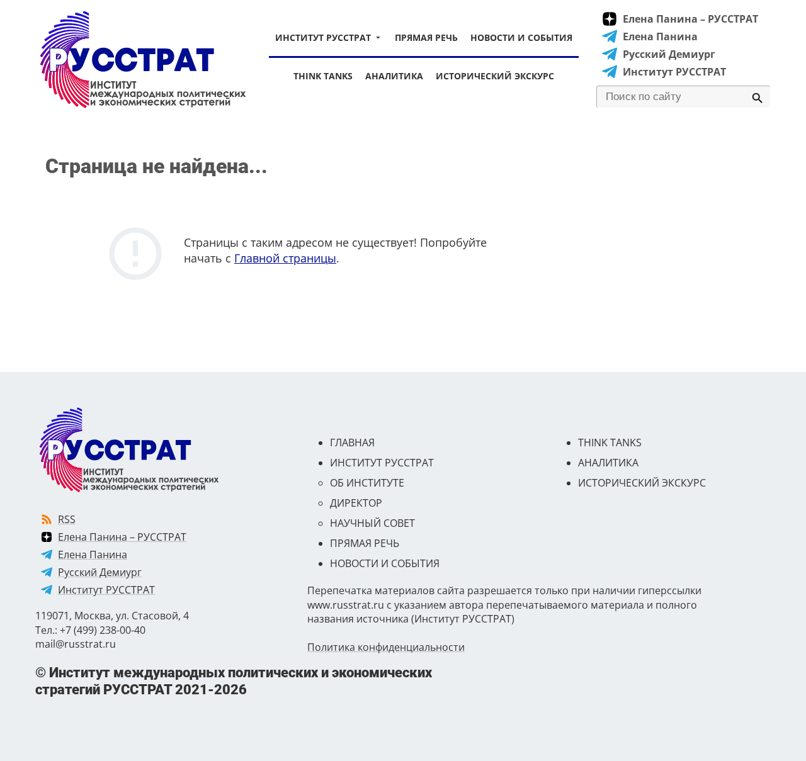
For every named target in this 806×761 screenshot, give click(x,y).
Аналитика (394, 76)
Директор (356, 503)
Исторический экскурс (495, 76)
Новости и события (521, 37)
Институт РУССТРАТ (323, 37)
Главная (352, 442)
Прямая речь (426, 37)
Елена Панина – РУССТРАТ (690, 19)
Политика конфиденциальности (386, 647)
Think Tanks (323, 76)
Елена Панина (660, 36)
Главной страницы (285, 258)
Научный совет (372, 523)
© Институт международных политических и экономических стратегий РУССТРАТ (233, 680)
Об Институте (367, 483)
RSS (67, 519)
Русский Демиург (669, 54)
